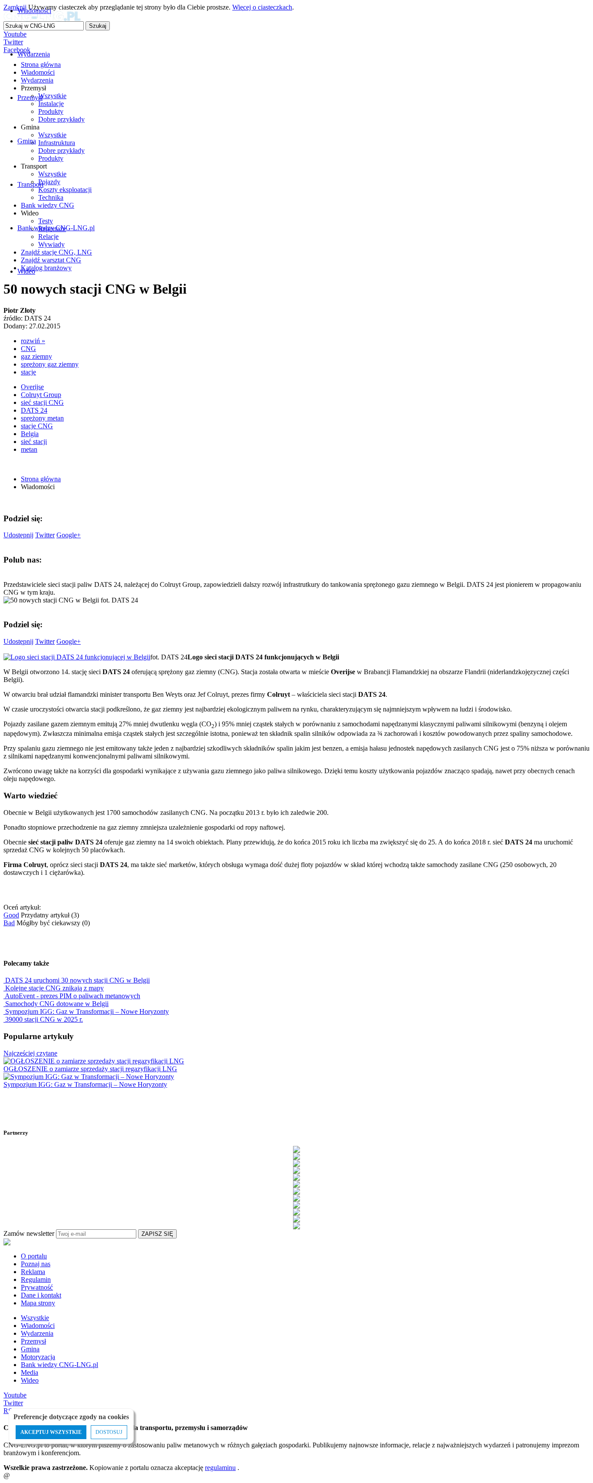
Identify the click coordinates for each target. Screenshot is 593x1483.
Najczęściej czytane (30, 1053)
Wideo (30, 1380)
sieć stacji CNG (42, 402)
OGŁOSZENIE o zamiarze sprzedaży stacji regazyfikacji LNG (90, 1069)
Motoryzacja (38, 1357)
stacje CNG (37, 426)
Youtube (14, 1395)
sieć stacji (34, 441)
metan (29, 449)
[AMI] (296, 1149)
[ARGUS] (296, 1156)
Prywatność (37, 1287)
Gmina (30, 1349)
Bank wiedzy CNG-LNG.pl (59, 1364)
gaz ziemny (36, 356)
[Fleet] (296, 1184)
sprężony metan (42, 418)
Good (11, 915)
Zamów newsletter (28, 1233)
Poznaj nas (35, 1264)
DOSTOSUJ (109, 1432)
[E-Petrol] (296, 1177)
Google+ (68, 535)
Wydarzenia (37, 1333)
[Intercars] (296, 1205)
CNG (28, 348)
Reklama (33, 1271)
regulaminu (220, 1467)
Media (29, 1372)
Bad (9, 923)
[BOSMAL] (296, 1170)
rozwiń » (33, 340)
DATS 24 (34, 410)
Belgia (30, 433)
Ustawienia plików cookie (19, 1463)
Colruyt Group (41, 394)
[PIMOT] (296, 1225)
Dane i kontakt (41, 1295)
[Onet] (296, 1218)
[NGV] (296, 1211)
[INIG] (296, 1198)
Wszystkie (35, 1317)
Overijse (32, 387)
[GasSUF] (296, 1191)
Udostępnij (18, 535)
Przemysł (33, 1341)
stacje (28, 372)
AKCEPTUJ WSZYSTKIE (51, 1432)
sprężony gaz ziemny (50, 364)
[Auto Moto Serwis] (296, 1163)
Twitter (45, 535)
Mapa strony (38, 1303)
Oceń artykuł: (22, 907)
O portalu (34, 1256)
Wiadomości (38, 1325)
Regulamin (36, 1279)
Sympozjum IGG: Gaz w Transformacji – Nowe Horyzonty (85, 1084)
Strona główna (41, 479)
